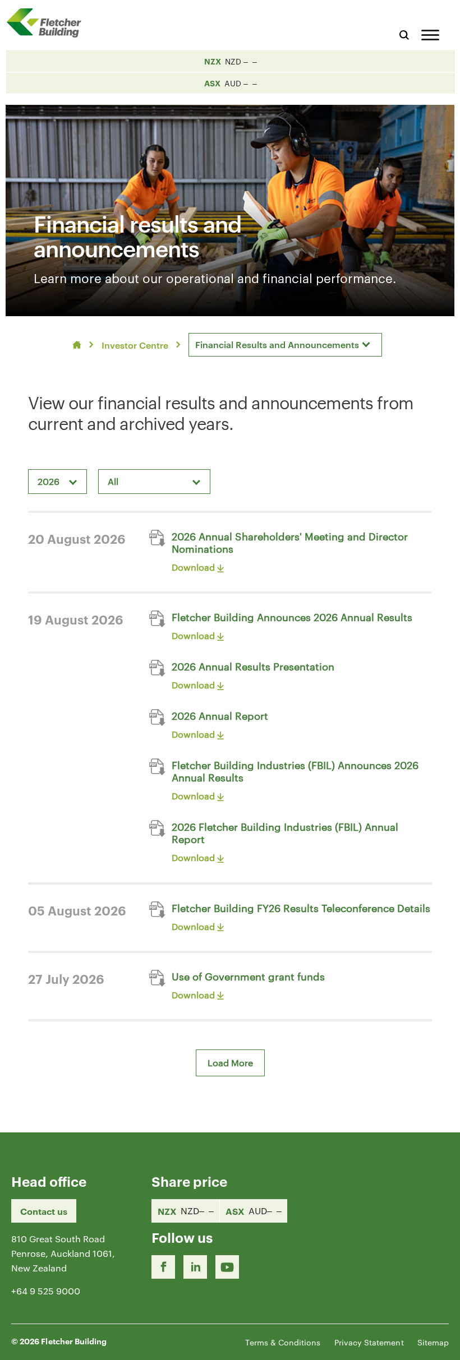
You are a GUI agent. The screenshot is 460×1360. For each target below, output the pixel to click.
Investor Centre (135, 345)
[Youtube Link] (227, 1267)
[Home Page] (48, 23)
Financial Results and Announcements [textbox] (277, 344)
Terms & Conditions (282, 1342)
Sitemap (433, 1342)
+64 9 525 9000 (45, 1291)
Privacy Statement (369, 1342)
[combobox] (285, 345)
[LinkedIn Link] (195, 1267)
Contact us (43, 1211)
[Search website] (404, 33)
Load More (230, 1062)
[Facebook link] (163, 1267)
